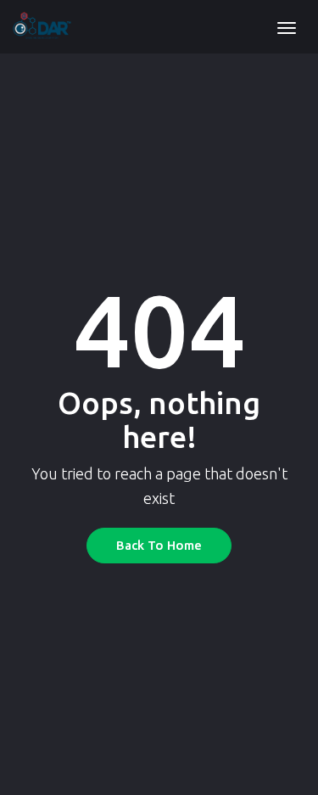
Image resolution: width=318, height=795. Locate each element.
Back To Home (159, 545)
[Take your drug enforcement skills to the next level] (42, 26)
